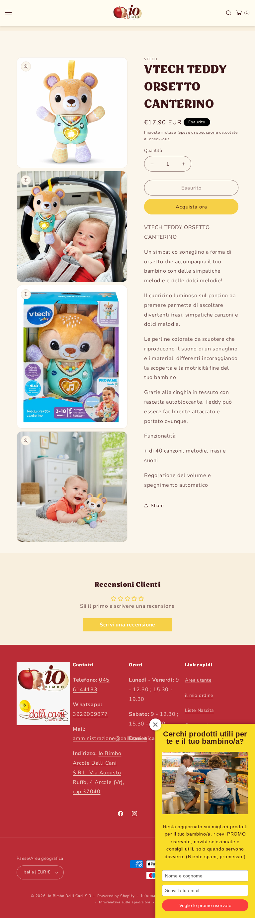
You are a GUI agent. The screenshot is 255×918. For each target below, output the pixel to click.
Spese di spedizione (198, 132)
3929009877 (90, 714)
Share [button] (157, 505)
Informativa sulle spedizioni (124, 902)
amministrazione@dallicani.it (110, 738)
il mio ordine (199, 695)
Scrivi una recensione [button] (127, 624)
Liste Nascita (199, 710)
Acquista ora (191, 206)
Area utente (198, 680)
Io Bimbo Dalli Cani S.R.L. (72, 895)
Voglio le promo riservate (205, 905)
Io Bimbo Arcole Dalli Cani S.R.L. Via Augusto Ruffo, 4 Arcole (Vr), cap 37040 (99, 772)
